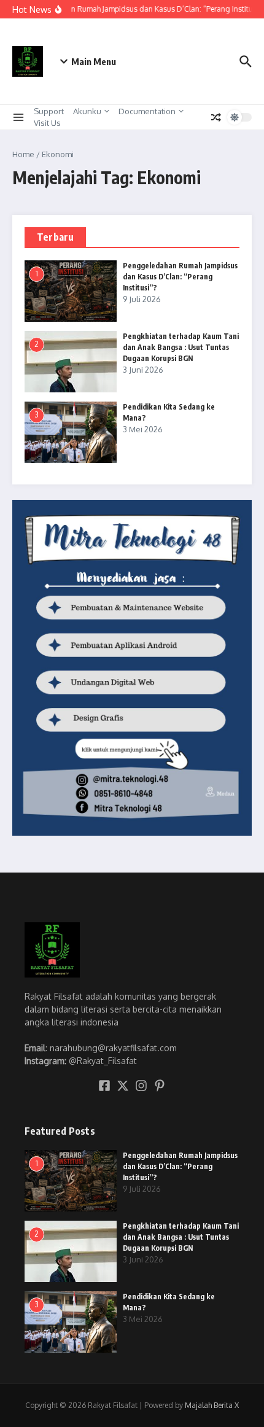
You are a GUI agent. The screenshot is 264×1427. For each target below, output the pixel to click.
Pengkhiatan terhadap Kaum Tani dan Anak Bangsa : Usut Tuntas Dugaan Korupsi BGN (181, 347)
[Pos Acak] (216, 117)
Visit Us (47, 123)
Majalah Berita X (212, 1405)
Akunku (87, 111)
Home (23, 154)
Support (49, 111)
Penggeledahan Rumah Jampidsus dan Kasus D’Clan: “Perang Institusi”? (180, 276)
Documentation (147, 111)
